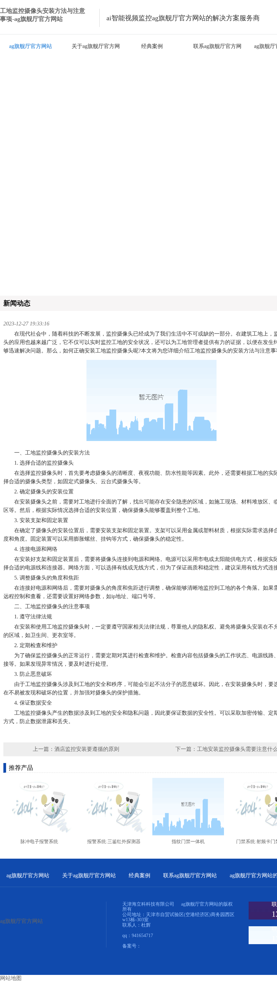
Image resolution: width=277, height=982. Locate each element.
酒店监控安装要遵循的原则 (86, 749)
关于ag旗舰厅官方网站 (89, 875)
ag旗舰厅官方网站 (30, 46)
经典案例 (152, 46)
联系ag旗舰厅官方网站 (190, 875)
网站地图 (11, 978)
